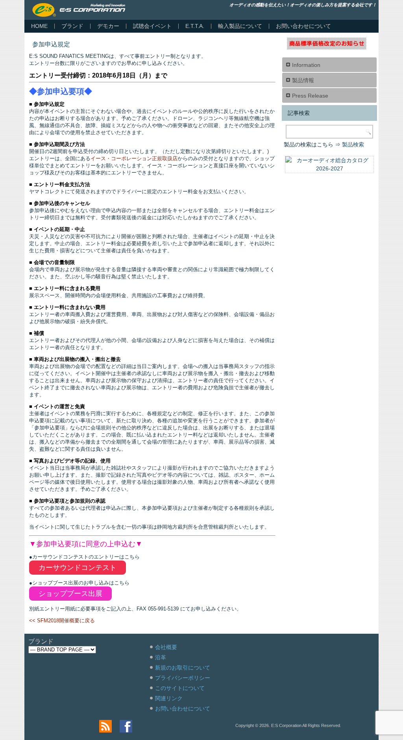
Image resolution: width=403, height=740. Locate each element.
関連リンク (169, 698)
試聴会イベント (152, 26)
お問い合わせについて (303, 26)
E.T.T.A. (194, 26)
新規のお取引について (182, 667)
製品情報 (303, 80)
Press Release (310, 95)
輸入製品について (240, 26)
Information (306, 65)
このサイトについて (180, 688)
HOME (39, 26)
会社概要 (166, 647)
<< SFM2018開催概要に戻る (62, 620)
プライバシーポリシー (182, 678)
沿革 (160, 657)
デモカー (108, 26)
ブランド (72, 26)
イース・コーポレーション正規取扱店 (134, 158)
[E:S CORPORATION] (79, 10)
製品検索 (353, 144)
